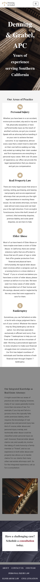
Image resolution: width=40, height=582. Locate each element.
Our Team (30, 568)
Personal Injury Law (18, 573)
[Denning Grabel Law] (9, 4)
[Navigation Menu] (35, 4)
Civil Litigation (29, 578)
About (5, 568)
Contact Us (17, 568)
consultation (26, 541)
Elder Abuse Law (10, 578)
